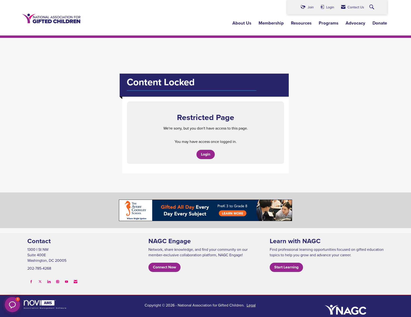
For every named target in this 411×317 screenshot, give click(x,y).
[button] (12, 304)
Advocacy (355, 23)
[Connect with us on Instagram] (58, 281)
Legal (251, 305)
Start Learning (286, 267)
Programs (328, 23)
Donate (379, 23)
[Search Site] (372, 7)
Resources (301, 23)
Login (205, 154)
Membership (271, 23)
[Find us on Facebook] (31, 281)
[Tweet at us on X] (40, 281)
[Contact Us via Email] (75, 281)
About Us (241, 23)
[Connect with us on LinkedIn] (49, 281)
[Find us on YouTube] (66, 281)
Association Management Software (45, 308)
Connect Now (164, 267)
